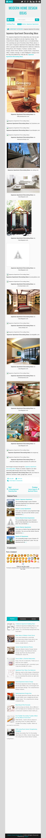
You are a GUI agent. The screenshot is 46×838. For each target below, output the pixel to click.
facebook (24, 1)
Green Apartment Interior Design (24, 681)
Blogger (26, 836)
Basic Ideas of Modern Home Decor (25, 635)
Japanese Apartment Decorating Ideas (22, 33)
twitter (22, 1)
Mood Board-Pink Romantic (23, 705)
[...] (26, 505)
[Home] (8, 29)
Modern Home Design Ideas (23, 10)
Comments (23, 619)
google (27, 1)
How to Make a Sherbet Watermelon (25, 658)
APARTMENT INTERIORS (15, 480)
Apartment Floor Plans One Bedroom (26, 670)
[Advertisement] (23, 756)
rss (30, 1)
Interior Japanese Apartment (26, 24)
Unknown (19, 478)
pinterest (39, 1)
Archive (34, 619)
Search (37, 19)
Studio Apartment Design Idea (23, 693)
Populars (12, 618)
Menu (10, 1)
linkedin (33, 1)
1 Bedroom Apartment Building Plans (25, 623)
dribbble (36, 1)
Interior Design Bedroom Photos (24, 647)
